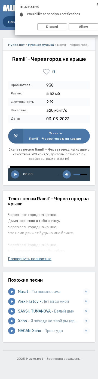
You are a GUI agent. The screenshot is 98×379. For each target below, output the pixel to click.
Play (15, 174)
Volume (67, 174)
